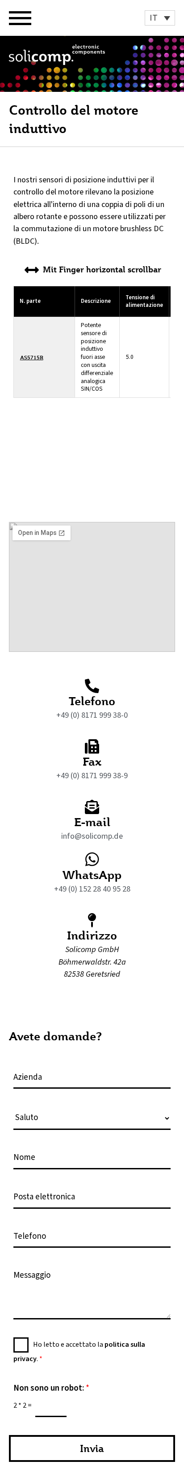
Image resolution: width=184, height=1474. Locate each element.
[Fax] (92, 746)
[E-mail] (92, 807)
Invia (92, 1448)
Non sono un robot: (51, 1388)
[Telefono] (92, 686)
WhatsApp (92, 874)
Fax (92, 761)
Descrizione (96, 301)
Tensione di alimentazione (144, 301)
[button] (160, 17)
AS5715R (31, 357)
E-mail (92, 822)
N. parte (30, 301)
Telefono (92, 701)
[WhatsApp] (92, 859)
